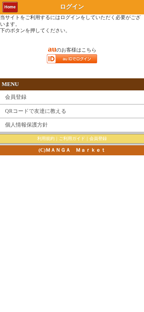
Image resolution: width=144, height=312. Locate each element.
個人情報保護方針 (26, 125)
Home (10, 7)
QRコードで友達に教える (35, 111)
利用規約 (46, 138)
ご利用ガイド (72, 138)
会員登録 (15, 97)
